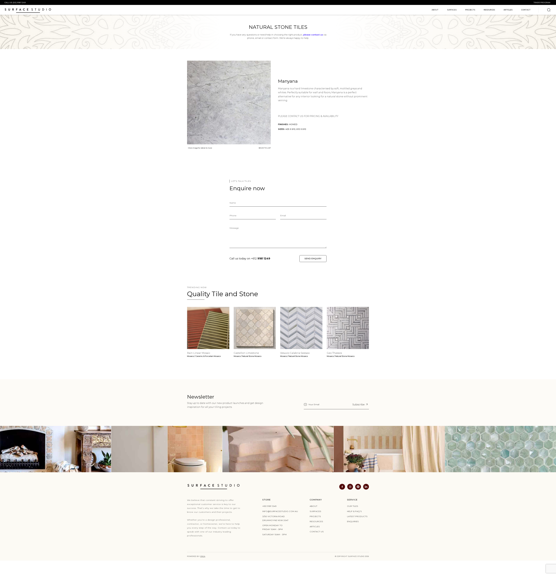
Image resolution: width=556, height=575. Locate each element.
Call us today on (249, 258)
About (313, 506)
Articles (508, 10)
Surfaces (315, 511)
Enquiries (353, 521)
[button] (435, 10)
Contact (526, 10)
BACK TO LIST (265, 148)
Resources (489, 10)
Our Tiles (352, 506)
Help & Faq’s (354, 511)
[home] (27, 10)
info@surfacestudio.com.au (276, 511)
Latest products (357, 516)
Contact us (317, 531)
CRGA (202, 556)
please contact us (313, 34)
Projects (470, 10)
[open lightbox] (229, 102)
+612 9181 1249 (269, 506)
